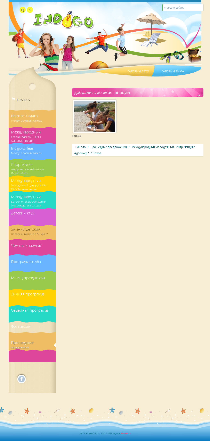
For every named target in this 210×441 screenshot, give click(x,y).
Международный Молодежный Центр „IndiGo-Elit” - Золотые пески (29, 183)
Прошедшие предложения (22, 344)
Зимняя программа (28, 294)
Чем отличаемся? (26, 245)
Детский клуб (22, 213)
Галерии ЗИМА (172, 71)
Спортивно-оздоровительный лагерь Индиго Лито (27, 167)
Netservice (126, 433)
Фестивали (21, 326)
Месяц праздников (28, 277)
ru (30, 10)
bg (22, 10)
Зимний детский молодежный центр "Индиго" (29, 231)
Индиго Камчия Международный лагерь (26, 117)
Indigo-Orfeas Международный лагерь (26, 150)
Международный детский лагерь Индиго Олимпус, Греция (26, 135)
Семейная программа (30, 310)
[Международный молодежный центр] (198, 95)
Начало (23, 99)
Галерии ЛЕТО (138, 71)
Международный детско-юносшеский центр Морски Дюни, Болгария (28, 199)
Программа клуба (26, 261)
